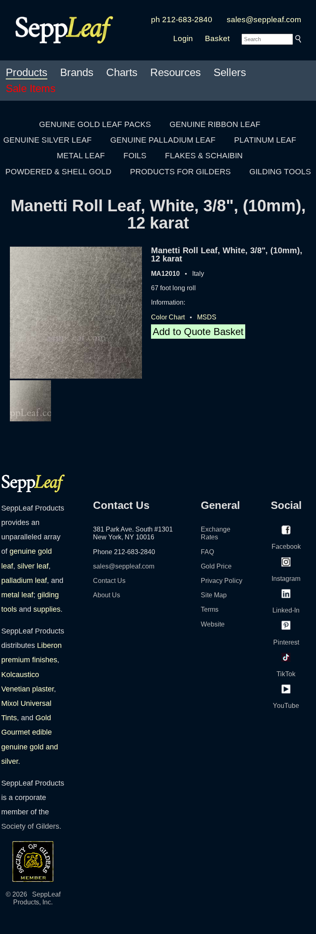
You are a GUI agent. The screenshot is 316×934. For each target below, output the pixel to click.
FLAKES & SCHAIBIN (204, 155)
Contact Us (109, 580)
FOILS (134, 155)
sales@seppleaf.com (264, 19)
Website (213, 624)
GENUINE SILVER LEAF (47, 140)
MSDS (206, 317)
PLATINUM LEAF (265, 140)
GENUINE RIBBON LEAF (215, 124)
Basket (217, 38)
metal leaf (17, 595)
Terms (209, 609)
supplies (46, 609)
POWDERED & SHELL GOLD (58, 171)
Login (183, 38)
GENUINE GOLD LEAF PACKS (95, 124)
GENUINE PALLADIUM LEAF (163, 140)
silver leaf (33, 566)
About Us (106, 595)
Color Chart (168, 317)
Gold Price (216, 566)
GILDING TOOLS (280, 171)
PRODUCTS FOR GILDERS (180, 171)
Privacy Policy (221, 580)
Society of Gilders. (31, 826)
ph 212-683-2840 (181, 19)
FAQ (207, 551)
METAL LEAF (81, 155)
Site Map (214, 595)
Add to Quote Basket (198, 331)
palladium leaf (24, 580)
